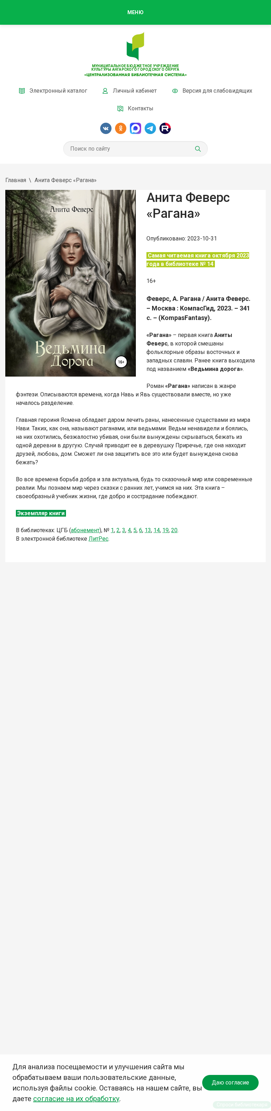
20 (174, 530)
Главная (15, 180)
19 (165, 530)
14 (156, 530)
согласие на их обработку (76, 1098)
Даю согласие (230, 1082)
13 (148, 530)
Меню (135, 12)
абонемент (85, 530)
